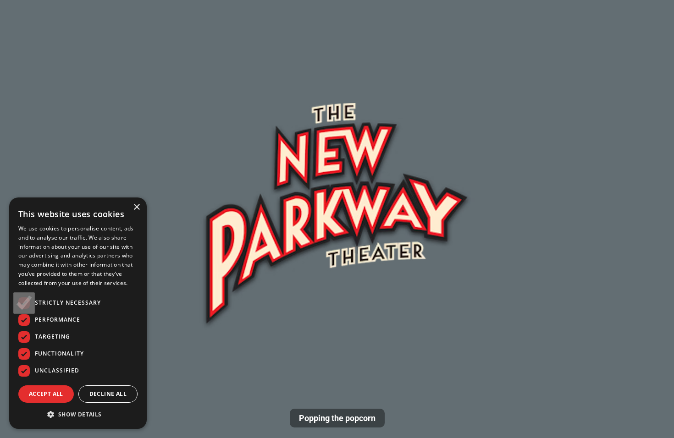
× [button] (136, 207)
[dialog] (78, 313)
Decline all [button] (108, 394)
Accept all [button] (46, 394)
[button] (78, 414)
